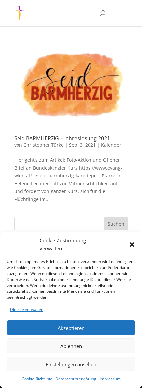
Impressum (110, 379)
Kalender (111, 145)
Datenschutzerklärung (75, 379)
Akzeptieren (71, 328)
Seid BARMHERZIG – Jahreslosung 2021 (62, 138)
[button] (132, 244)
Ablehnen (71, 346)
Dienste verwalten (26, 309)
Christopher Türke (43, 145)
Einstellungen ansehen (71, 364)
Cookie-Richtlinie (37, 379)
